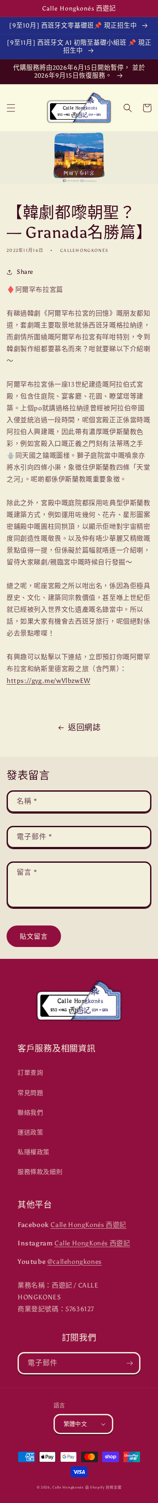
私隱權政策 (34, 1152)
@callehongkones (74, 1262)
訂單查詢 (30, 1072)
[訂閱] (129, 1363)
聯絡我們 (30, 1112)
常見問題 (30, 1093)
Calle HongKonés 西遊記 (88, 1225)
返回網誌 (84, 727)
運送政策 (30, 1132)
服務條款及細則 (40, 1172)
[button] (11, 108)
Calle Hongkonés (68, 1487)
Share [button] (25, 272)
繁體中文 (75, 1423)
